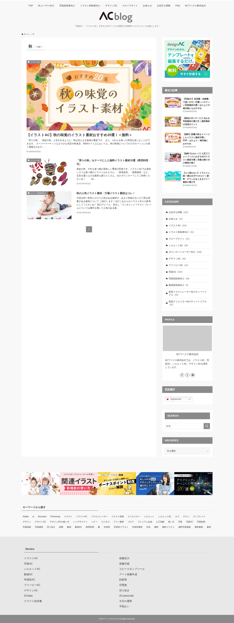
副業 (61, 527)
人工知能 (160, 522)
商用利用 (90, 527)
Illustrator (42, 516)
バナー (94, 522)
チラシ (186, 516)
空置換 (123, 585)
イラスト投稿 (117, 516)
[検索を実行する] (207, 426)
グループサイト (179, 238)
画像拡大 (124, 558)
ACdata (28, 595)
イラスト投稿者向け (181, 232)
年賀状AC (29, 579)
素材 (209, 527)
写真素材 (39, 527)
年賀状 (107, 527)
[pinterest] (193, 375)
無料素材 (199, 527)
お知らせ (176, 218)
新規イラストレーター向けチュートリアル (188, 293)
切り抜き (51, 527)
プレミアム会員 (145, 522)
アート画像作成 (128, 574)
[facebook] (182, 375)
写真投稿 (201, 522)
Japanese (175, 399)
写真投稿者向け (179, 278)
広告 (148, 527)
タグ (177, 516)
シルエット (149, 516)
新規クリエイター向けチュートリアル (188, 303)
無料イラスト (168, 527)
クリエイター (134, 516)
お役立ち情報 (178, 212)
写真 (180, 522)
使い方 (171, 522)
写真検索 (27, 527)
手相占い (124, 606)
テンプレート (199, 516)
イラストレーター (99, 516)
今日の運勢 (125, 601)
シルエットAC (178, 245)
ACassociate (126, 595)
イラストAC (178, 225)
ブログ (131, 522)
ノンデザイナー (80, 522)
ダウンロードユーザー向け (185, 252)
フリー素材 (118, 522)
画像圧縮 (124, 563)
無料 (156, 527)
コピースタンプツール (132, 569)
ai (33, 516)
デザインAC (177, 258)
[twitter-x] (187, 375)
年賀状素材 (137, 527)
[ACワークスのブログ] (117, 17)
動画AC (78, 527)
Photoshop (55, 516)
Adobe (26, 516)
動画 (69, 527)
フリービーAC (178, 265)
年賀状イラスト (121, 527)
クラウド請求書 (33, 601)
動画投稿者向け (178, 285)
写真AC (175, 272)
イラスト (68, 516)
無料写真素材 (184, 527)
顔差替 (123, 579)
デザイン (27, 522)
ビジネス (105, 522)
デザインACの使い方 (59, 522)
